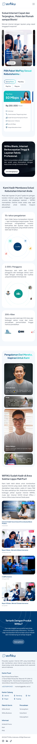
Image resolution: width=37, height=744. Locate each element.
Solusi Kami (23, 713)
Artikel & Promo (7, 724)
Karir (3, 727)
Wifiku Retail (6, 709)
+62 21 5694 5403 (7, 686)
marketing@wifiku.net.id (22, 686)
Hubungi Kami (18, 642)
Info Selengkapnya (12, 171)
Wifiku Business (7, 713)
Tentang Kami (24, 709)
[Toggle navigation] (33, 4)
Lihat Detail (14, 63)
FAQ (3, 730)
